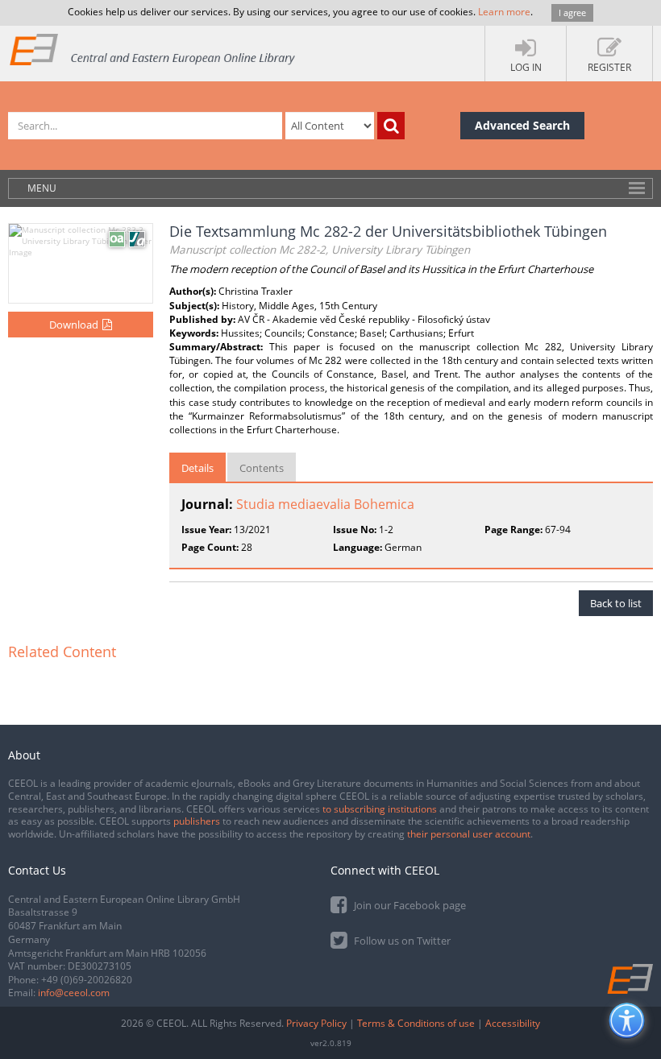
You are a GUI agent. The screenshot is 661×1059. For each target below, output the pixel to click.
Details (197, 468)
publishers (196, 821)
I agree (572, 12)
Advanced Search (522, 125)
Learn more (504, 12)
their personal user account (468, 834)
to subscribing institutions (379, 809)
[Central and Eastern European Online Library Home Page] (153, 49)
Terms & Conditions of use (416, 1023)
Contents (261, 468)
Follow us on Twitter (401, 940)
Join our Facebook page (408, 905)
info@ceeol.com (74, 992)
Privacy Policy (316, 1023)
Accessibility (512, 1023)
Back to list (616, 603)
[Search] (391, 125)
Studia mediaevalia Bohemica (325, 504)
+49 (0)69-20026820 (86, 980)
